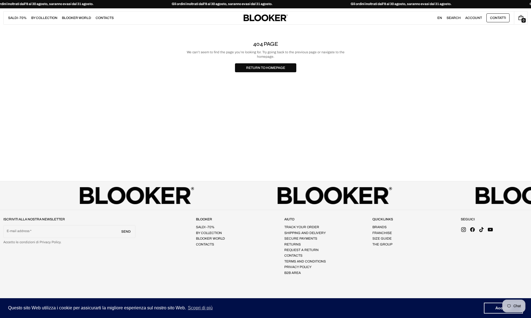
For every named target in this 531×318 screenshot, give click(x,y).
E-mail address (18, 231)
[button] (454, 17)
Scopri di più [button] (200, 307)
